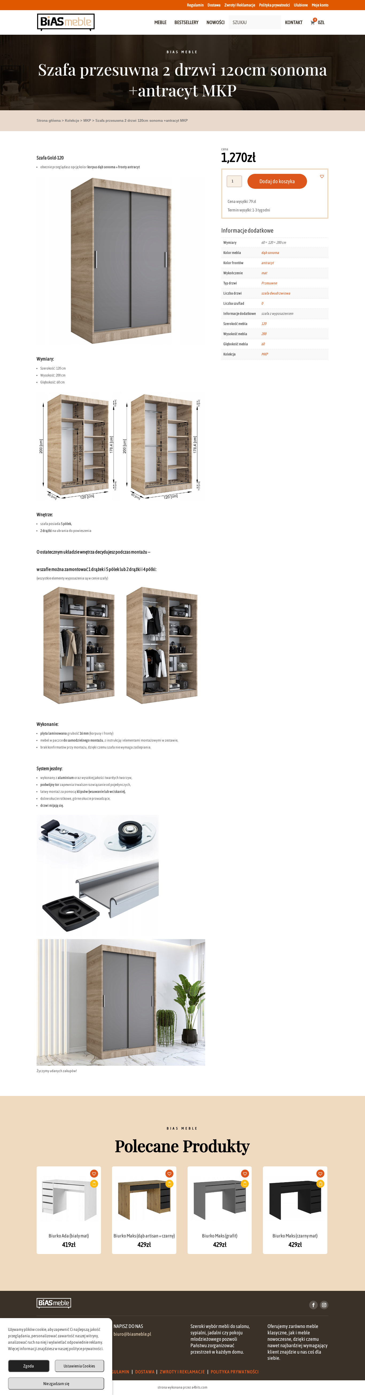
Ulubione (301, 5)
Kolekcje (72, 121)
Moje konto (320, 5)
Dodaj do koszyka (277, 181)
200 (263, 334)
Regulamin (195, 5)
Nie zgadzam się (56, 1383)
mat (264, 273)
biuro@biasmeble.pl (132, 1334)
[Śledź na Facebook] (313, 1305)
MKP (87, 121)
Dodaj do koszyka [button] (94, 1184)
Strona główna (49, 121)
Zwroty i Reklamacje (239, 5)
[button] (325, 176)
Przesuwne (269, 283)
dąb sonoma (270, 252)
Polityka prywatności (274, 5)
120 (263, 324)
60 (263, 344)
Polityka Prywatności (235, 1371)
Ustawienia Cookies (79, 1365)
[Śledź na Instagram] (324, 1305)
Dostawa (214, 5)
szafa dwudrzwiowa (275, 293)
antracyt (267, 263)
